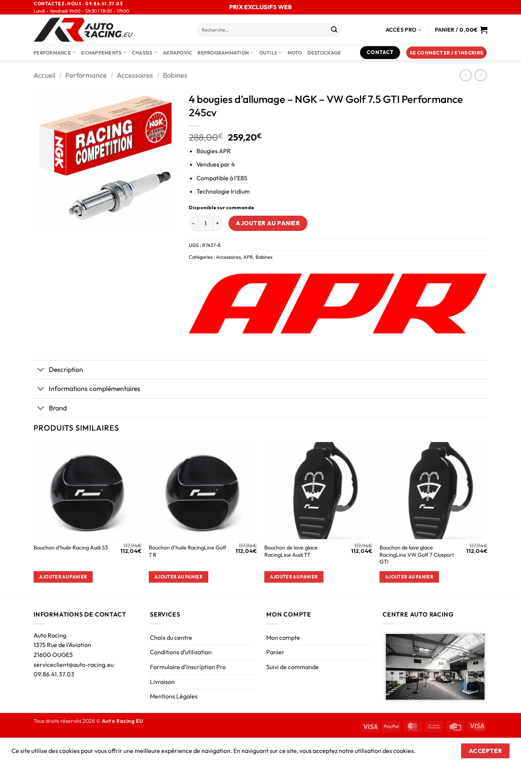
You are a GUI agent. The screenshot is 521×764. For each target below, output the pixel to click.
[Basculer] (41, 370)
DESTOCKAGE (324, 53)
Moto (295, 53)
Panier (275, 652)
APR (248, 257)
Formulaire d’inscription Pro (188, 667)
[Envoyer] (334, 30)
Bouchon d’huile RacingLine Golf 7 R (187, 551)
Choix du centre (171, 637)
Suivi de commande (292, 667)
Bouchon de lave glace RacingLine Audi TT (291, 551)
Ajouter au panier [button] (63, 577)
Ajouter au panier (268, 223)
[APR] (338, 303)
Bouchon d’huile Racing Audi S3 (71, 547)
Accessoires (135, 75)
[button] (446, 52)
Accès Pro (401, 29)
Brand (58, 408)
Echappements (101, 53)
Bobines (175, 75)
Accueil (44, 75)
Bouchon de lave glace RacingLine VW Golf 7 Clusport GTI (416, 554)
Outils (268, 53)
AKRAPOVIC (177, 53)
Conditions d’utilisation (181, 652)
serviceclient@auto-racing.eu (74, 664)
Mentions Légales (174, 696)
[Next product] (465, 75)
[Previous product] (480, 75)
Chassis (142, 53)
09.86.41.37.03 (54, 674)
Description (66, 369)
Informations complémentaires (94, 388)
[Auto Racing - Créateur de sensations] (110, 29)
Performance (52, 53)
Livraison (162, 682)
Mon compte (283, 637)
